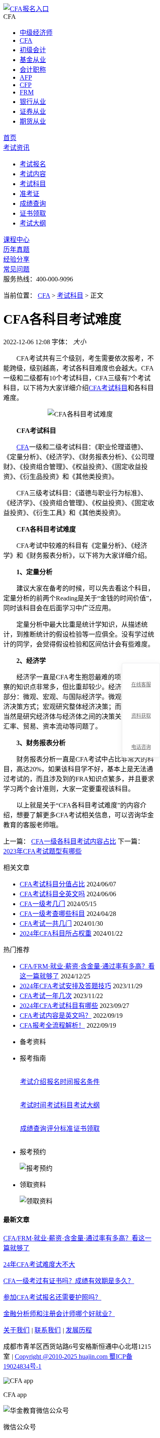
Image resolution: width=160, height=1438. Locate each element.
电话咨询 (141, 747)
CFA (26, 40)
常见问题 (16, 269)
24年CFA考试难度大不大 (39, 1264)
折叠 (118, 711)
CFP (26, 84)
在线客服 (141, 685)
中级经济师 (36, 32)
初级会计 (33, 49)
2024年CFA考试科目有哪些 (59, 1005)
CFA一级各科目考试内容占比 (73, 841)
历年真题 (16, 249)
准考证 (29, 193)
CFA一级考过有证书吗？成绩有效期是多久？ (68, 1280)
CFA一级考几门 (42, 903)
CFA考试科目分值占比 (52, 884)
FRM (27, 92)
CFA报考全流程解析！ (52, 1025)
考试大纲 (33, 223)
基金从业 (33, 59)
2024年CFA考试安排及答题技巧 (65, 985)
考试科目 (33, 183)
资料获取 (141, 716)
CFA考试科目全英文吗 (52, 893)
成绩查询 (33, 203)
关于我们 (16, 1330)
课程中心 (16, 239)
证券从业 (33, 111)
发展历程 (79, 1330)
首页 (9, 137)
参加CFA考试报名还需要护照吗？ (52, 1297)
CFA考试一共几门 (46, 923)
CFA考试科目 (108, 387)
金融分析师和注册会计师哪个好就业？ (59, 1313)
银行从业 (33, 101)
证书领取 (33, 213)
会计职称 (33, 69)
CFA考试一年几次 (46, 995)
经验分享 (16, 259)
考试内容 (33, 173)
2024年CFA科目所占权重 (55, 933)
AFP (26, 77)
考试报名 (33, 164)
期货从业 (33, 121)
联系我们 (47, 1330)
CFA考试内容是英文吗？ (55, 1015)
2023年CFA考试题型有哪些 (42, 851)
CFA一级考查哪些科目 (52, 913)
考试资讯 (16, 147)
